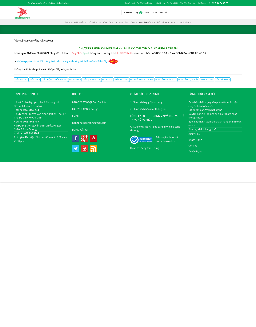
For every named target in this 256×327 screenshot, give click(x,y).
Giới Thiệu (194, 134)
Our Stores (123, 173)
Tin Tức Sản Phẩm (144, 3)
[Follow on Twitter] (215, 3)
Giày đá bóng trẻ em (141, 79)
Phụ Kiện (184, 22)
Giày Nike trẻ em (43, 40)
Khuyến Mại (130, 3)
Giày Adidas (21, 79)
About (112, 173)
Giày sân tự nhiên (188, 79)
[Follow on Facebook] (210, 3)
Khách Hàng (195, 139)
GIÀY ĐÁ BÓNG (146, 22)
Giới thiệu (160, 3)
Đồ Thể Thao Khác (166, 22)
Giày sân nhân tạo (165, 79)
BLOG (133, 173)
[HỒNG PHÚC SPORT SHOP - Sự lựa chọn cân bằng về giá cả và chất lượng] (29, 12)
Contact (142, 173)
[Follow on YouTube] (227, 3)
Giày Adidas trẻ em (24, 40)
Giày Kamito (121, 79)
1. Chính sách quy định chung (146, 102)
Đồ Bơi (92, 22)
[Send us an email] (218, 3)
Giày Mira (107, 79)
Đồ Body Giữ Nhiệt (74, 22)
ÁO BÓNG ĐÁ (105, 22)
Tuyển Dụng (195, 151)
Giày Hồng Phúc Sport (54, 79)
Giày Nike (35, 79)
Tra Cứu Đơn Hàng (188, 3)
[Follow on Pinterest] (224, 3)
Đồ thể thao (223, 79)
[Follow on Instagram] (212, 3)
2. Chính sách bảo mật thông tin (147, 109)
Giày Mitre (75, 79)
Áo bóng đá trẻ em (125, 22)
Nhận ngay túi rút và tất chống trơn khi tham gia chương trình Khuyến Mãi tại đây (62, 61)
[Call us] (221, 3)
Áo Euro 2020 (172, 3)
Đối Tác (192, 145)
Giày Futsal (207, 79)
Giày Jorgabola (91, 79)
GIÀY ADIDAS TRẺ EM (164, 48)
